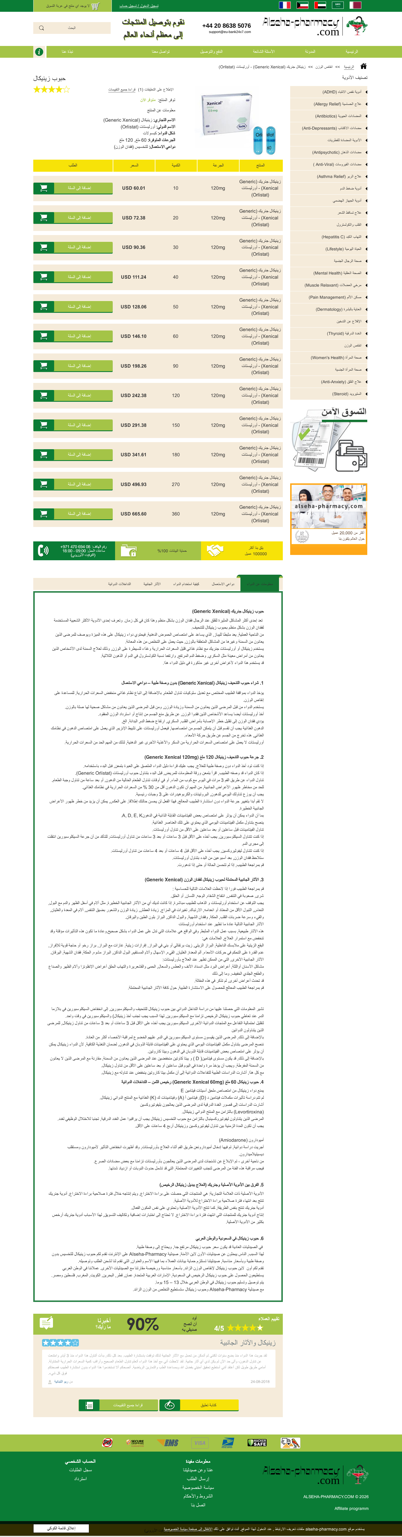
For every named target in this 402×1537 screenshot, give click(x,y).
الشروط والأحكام (198, 1496)
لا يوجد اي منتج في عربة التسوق (68, 6)
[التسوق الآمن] (329, 436)
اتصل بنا (198, 1505)
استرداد (80, 1479)
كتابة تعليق (208, 1405)
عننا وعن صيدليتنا (198, 1470)
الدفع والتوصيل (211, 51)
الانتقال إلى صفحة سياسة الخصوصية (188, 1529)
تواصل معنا (161, 51)
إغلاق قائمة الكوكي (61, 1528)
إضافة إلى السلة (79, 188)
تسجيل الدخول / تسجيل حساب (138, 6)
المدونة (310, 51)
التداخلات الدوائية (119, 584)
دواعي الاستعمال (223, 584)
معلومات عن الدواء (260, 584)
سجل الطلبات (80, 1470)
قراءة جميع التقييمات (121, 89)
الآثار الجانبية (152, 584)
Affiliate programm (352, 1508)
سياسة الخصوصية (198, 1488)
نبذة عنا (67, 51)
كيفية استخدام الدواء (186, 584)
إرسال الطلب (198, 1479)
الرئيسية (352, 51)
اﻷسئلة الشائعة (264, 51)
